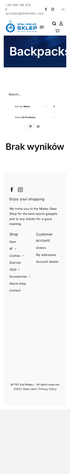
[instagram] (52, 9)
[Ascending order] (54, 106)
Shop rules (29, 388)
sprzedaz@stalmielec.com (25, 13)
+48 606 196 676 (19, 5)
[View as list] (38, 126)
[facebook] (45, 9)
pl (63, 9)
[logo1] (21, 21)
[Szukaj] (54, 23)
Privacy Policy (48, 388)
